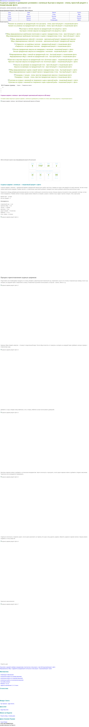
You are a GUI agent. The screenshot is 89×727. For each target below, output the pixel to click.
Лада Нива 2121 (4, 709)
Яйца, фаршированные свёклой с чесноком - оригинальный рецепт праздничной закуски (43, 41)
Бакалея (79, 18)
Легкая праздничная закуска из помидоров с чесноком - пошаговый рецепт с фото (43, 51)
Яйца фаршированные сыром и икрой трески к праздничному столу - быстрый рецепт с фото (43, 72)
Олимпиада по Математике (7, 674)
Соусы (9, 16)
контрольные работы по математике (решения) (12, 680)
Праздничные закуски (27, 85)
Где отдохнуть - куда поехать (7, 703)
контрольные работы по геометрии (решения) (12, 678)
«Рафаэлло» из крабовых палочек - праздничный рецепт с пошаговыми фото (43, 46)
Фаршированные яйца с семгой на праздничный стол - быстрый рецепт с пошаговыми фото (43, 56)
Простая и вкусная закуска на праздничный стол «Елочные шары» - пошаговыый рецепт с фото (43, 62)
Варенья (29, 18)
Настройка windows (5, 681)
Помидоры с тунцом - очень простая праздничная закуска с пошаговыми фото (43, 77)
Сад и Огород (4, 722)
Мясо (28, 14)
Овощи (54, 18)
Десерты (29, 16)
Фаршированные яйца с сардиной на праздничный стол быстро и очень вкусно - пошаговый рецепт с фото (26, 668)
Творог (9, 20)
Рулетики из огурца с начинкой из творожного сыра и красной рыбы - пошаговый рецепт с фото (42, 82)
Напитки (79, 16)
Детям (79, 20)
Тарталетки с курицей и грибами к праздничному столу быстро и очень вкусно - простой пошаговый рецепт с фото (27, 667)
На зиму (9, 18)
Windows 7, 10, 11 (5, 683)
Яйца (79, 14)
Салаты (79, 12)
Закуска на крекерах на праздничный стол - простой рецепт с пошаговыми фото (43, 67)
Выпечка (54, 16)
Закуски (54, 12)
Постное (29, 20)
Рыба (9, 14)
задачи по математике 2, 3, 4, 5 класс (9, 685)
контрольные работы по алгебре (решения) (11, 676)
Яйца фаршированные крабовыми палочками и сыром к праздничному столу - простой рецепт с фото (43, 36)
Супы (9, 12)
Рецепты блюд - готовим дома (8, 715)
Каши (28, 12)
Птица (53, 14)
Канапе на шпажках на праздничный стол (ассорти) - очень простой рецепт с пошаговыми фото (42, 26)
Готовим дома (54, 20)
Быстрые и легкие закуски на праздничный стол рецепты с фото (43, 31)
